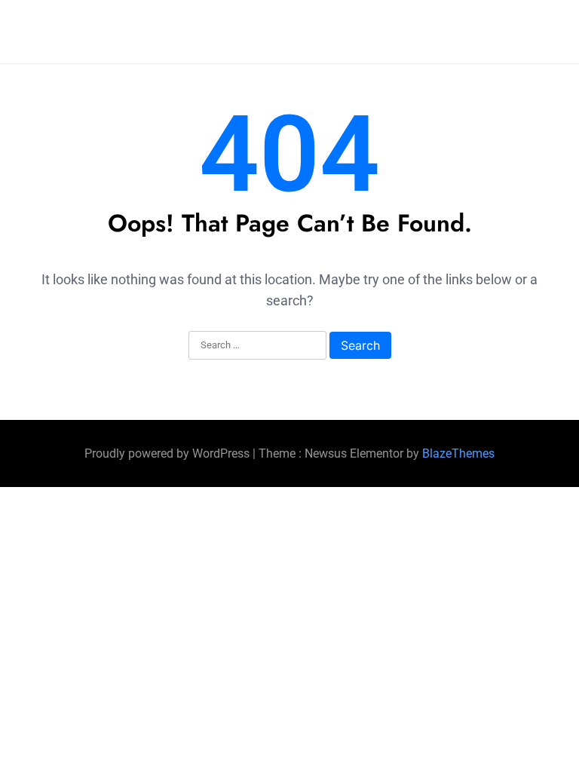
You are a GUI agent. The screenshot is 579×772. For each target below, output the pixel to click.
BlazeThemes (458, 453)
